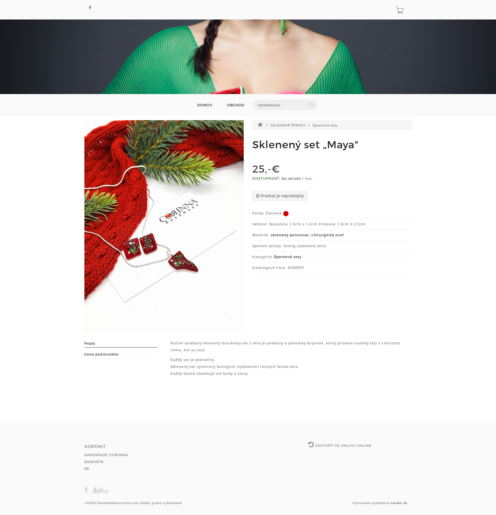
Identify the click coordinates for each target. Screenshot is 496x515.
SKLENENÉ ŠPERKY (289, 125)
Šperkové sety (325, 125)
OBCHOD (235, 105)
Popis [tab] (89, 343)
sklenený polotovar (290, 235)
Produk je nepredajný (281, 195)
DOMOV (204, 105)
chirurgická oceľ (327, 235)
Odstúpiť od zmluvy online (342, 445)
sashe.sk (399, 503)
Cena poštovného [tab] (101, 354)
